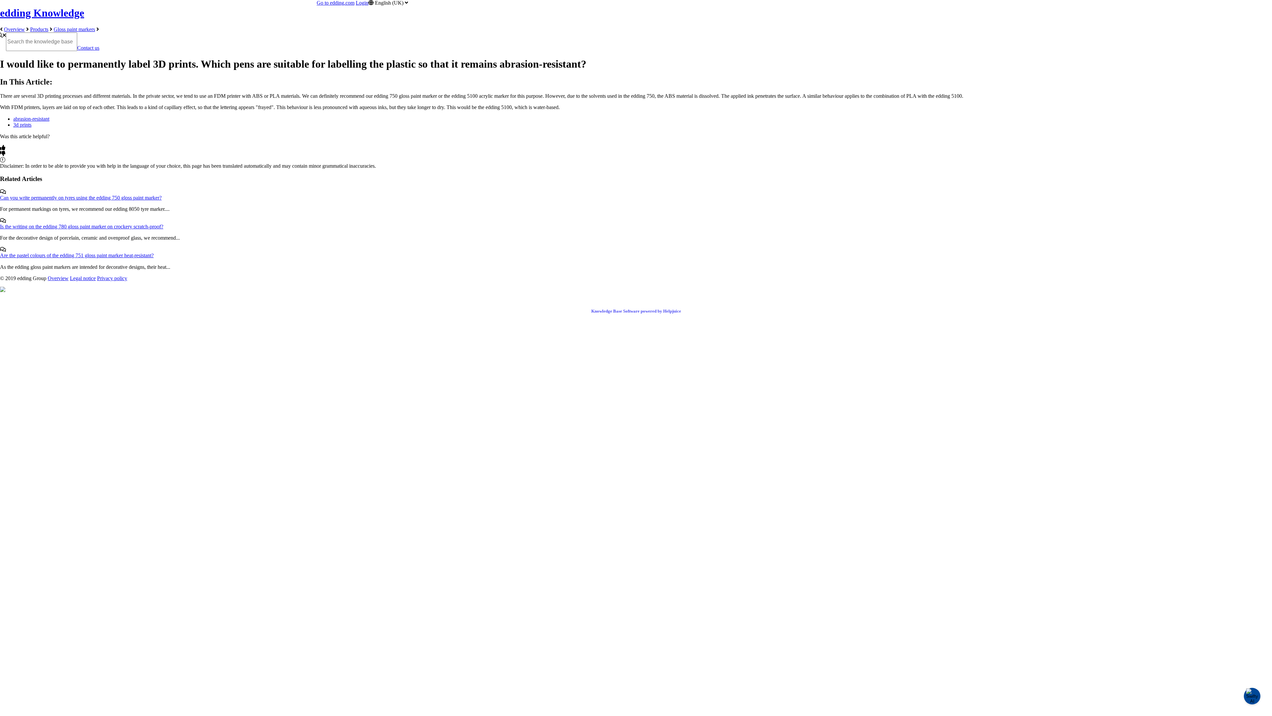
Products (39, 29)
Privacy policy (112, 278)
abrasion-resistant (31, 119)
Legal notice (83, 278)
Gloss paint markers (74, 29)
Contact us (88, 48)
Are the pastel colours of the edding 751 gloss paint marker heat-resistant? (77, 255)
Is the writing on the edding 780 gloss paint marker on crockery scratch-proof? (81, 226)
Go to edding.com (335, 3)
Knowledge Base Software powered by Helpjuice (636, 311)
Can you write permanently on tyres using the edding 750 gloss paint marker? (81, 198)
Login (362, 3)
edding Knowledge (42, 13)
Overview (14, 29)
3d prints (22, 125)
